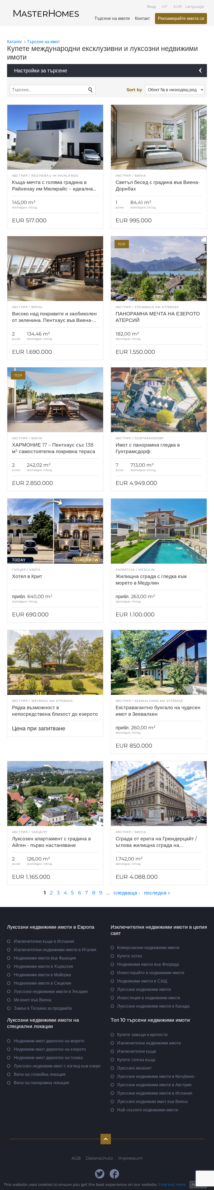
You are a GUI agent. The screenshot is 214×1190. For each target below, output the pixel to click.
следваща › (127, 892)
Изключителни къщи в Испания (44, 941)
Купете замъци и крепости (142, 1034)
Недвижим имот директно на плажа (48, 1057)
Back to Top (105, 1139)
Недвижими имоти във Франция (45, 958)
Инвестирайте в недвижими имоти (150, 972)
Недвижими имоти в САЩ (142, 981)
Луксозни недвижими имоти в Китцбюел (155, 1076)
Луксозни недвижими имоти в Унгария (51, 991)
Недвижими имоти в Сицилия (42, 983)
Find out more (172, 1184)
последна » (157, 892)
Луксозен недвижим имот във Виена (152, 1101)
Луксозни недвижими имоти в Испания (154, 1093)
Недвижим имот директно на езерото (50, 1049)
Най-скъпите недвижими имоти (147, 1109)
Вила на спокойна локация (40, 1074)
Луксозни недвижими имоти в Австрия (154, 1084)
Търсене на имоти (112, 18)
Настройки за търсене (40, 70)
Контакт (142, 18)
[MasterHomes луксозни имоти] (46, 9)
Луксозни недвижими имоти (144, 989)
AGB (76, 1158)
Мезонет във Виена (32, 999)
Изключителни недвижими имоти (149, 1043)
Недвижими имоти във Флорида (148, 964)
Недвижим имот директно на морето (49, 1040)
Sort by (134, 89)
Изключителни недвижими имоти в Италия (55, 949)
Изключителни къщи (136, 1051)
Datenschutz (99, 1158)
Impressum (130, 1158)
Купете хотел (129, 956)
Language (194, 6)
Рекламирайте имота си (181, 18)
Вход (151, 6)
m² (164, 6)
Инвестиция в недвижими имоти (148, 997)
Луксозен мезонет (134, 1068)
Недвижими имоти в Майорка (42, 974)
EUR (178, 6)
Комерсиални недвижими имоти (148, 947)
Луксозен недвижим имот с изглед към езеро (57, 1066)
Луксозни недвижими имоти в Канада (153, 1006)
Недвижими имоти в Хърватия (43, 966)
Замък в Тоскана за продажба (43, 1008)
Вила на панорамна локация (41, 1082)
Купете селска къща (136, 1059)
